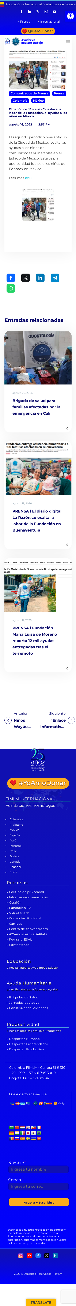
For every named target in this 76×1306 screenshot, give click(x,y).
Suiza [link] (13, 872)
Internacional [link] (50, 21)
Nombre (17, 1162)
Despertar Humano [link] (24, 1039)
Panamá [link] (16, 845)
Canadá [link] (15, 861)
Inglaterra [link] (16, 824)
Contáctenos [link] (19, 945)
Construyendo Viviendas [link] (28, 1008)
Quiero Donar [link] (40, 31)
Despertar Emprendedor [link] (28, 1044)
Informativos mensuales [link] (28, 897)
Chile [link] (13, 851)
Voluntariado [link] (19, 913)
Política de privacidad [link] (26, 892)
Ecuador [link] (15, 866)
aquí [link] (29, 178)
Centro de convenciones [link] (28, 929)
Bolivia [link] (14, 856)
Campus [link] (15, 924)
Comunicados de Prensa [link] (29, 93)
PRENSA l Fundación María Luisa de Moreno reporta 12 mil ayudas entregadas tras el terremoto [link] (34, 641)
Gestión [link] (15, 902)
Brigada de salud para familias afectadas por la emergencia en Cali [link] (36, 407)
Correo (15, 1180)
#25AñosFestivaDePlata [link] (28, 934)
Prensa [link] (25, 21)
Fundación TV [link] (20, 908)
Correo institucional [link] (25, 918)
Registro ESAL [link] (20, 939)
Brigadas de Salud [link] (23, 997)
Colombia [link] (20, 100)
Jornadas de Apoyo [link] (24, 1003)
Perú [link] (13, 840)
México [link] (38, 100)
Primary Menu (68, 41)
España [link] (15, 835)
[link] (70, 16)
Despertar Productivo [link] (26, 1049)
